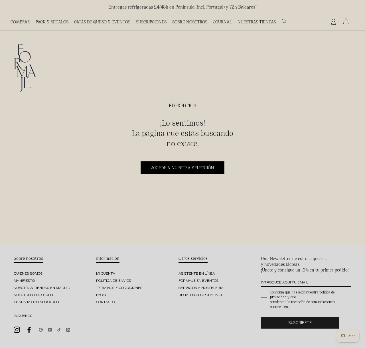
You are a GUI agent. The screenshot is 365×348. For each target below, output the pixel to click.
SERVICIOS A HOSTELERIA (201, 288)
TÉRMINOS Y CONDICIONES (119, 288)
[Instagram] (17, 329)
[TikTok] (59, 329)
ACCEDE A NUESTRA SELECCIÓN (182, 167)
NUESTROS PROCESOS (33, 295)
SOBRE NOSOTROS (189, 21)
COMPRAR (20, 21)
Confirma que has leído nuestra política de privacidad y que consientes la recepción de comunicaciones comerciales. (302, 299)
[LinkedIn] (68, 329)
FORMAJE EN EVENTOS (199, 281)
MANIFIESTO (24, 281)
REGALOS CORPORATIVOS (201, 295)
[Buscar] (284, 21)
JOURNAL (222, 21)
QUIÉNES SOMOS (28, 274)
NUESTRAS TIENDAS (257, 21)
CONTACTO (105, 303)
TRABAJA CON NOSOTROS (36, 303)
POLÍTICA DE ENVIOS (113, 281)
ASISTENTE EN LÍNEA (197, 274)
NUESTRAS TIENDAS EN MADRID (42, 288)
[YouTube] (50, 329)
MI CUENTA (105, 274)
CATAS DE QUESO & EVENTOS (102, 21)
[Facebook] (29, 329)
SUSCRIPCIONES (151, 21)
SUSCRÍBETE (300, 323)
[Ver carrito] (347, 22)
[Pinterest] (41, 329)
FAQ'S (101, 295)
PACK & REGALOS (52, 21)
